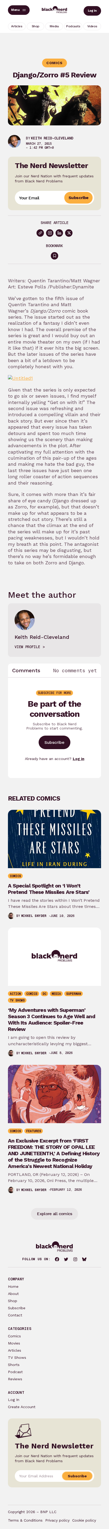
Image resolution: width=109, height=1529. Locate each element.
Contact (15, 1315)
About (13, 1293)
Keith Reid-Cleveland (52, 138)
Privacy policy (57, 1520)
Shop (12, 1301)
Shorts (14, 1365)
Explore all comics (54, 1213)
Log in (78, 759)
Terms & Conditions (25, 1520)
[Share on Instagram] (49, 233)
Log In (92, 10)
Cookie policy (84, 1520)
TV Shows (17, 1357)
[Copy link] (40, 233)
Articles (14, 1350)
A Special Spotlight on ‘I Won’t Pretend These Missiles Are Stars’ (49, 888)
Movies (14, 1343)
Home (13, 1286)
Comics (14, 1336)
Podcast (15, 1372)
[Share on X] (68, 233)
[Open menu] (19, 10)
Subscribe (78, 197)
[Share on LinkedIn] (59, 233)
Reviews (15, 1379)
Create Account (21, 1407)
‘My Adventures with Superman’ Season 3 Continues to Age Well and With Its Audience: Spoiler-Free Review (51, 1019)
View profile (27, 646)
